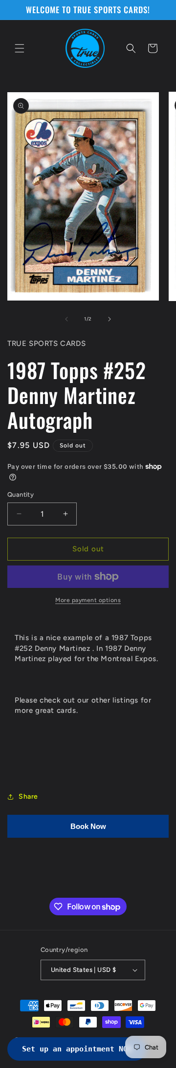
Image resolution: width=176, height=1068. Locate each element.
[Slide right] (109, 319)
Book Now (88, 826)
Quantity (20, 494)
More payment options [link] (88, 600)
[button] (19, 48)
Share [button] (28, 796)
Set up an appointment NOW (77, 1049)
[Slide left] (66, 319)
